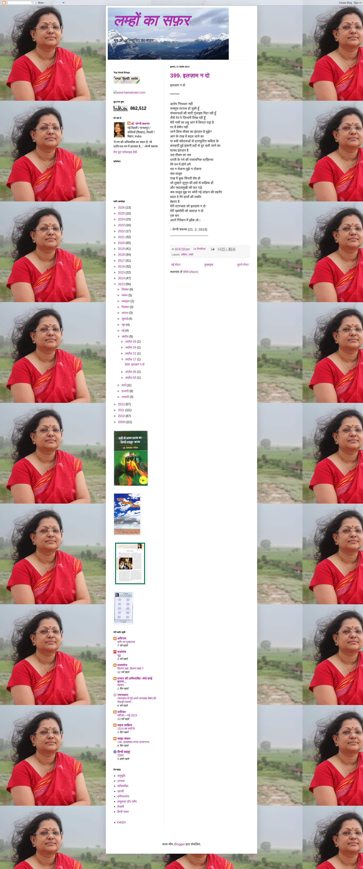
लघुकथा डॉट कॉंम (127, 801)
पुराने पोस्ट (243, 264)
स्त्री (190, 254)
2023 (122, 225)
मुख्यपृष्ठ (208, 264)
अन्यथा (121, 780)
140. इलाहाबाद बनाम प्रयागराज (133, 742)
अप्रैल (125, 336)
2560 (120, 755)
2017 (122, 260)
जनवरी (126, 397)
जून (124, 324)
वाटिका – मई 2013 (127, 715)
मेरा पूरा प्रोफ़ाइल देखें (125, 152)
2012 (122, 404)
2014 (122, 278)
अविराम (121, 638)
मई (123, 330)
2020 (122, 243)
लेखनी (120, 806)
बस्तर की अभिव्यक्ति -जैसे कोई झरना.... (134, 680)
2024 (122, 219)
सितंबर (126, 307)
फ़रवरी (126, 391)
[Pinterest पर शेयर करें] (234, 249)
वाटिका (121, 711)
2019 (122, 248)
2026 (122, 207)
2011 (121, 410)
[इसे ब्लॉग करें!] (223, 249)
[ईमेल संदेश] (212, 248)
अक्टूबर (126, 301)
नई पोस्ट (175, 264)
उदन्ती (120, 791)
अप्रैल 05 (131, 371)
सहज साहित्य (124, 725)
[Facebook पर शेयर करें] (230, 249)
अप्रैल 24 (131, 347)
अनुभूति (121, 775)
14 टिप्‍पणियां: (200, 248)
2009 (122, 422)
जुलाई (125, 318)
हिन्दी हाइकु (123, 751)
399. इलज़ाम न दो (189, 75)
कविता (184, 254)
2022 (122, 231)
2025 (122, 213)
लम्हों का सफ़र (151, 20)
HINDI (121, 822)
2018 (122, 254)
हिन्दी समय (123, 811)
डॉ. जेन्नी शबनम (140, 123)
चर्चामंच (121, 651)
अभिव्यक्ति (122, 786)
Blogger (179, 844)
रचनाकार (122, 694)
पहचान (120, 684)
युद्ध (119, 655)
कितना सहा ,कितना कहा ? (130, 668)
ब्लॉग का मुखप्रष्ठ (126, 641)
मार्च (124, 385)
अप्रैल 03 (131, 377)
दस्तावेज (122, 665)
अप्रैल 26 (131, 341)
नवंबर (125, 295)
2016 (122, 266)
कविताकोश (123, 796)
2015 (122, 272)
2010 (122, 416)
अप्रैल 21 (131, 353)
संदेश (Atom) (190, 271)
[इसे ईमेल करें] (219, 249)
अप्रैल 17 (131, 359)
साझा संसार (123, 738)
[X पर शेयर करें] (227, 249)
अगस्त (125, 312)
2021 (122, 237)
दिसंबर (126, 289)
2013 (122, 284)
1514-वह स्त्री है (126, 728)
